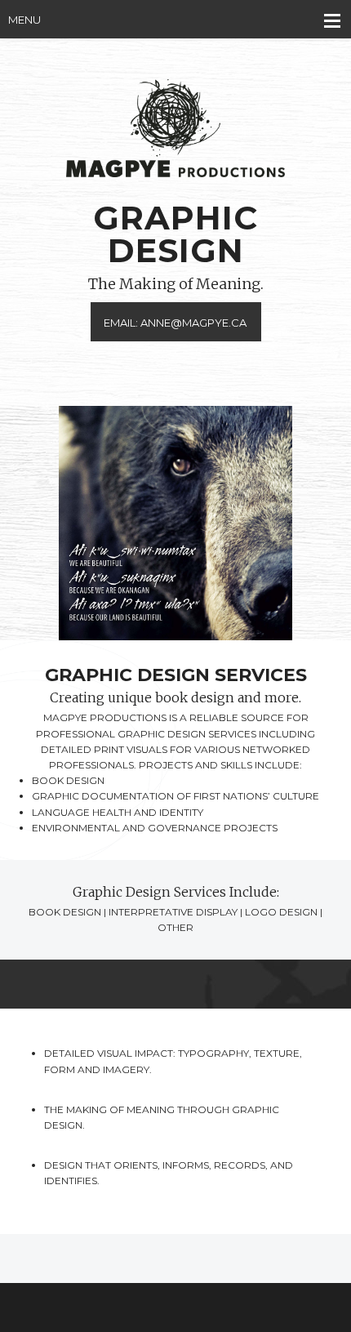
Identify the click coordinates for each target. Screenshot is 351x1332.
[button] (175, 523)
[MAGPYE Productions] (175, 132)
